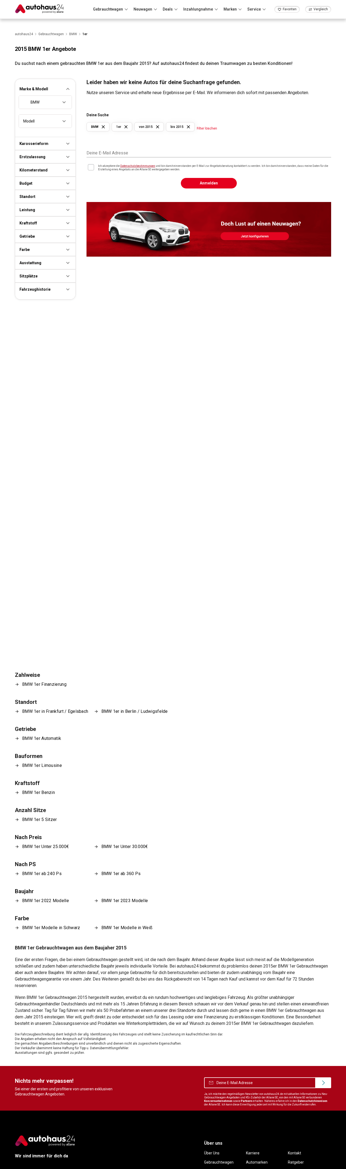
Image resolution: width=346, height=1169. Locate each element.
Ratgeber (296, 1162)
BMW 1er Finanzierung (44, 684)
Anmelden (209, 183)
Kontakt (294, 1153)
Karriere (253, 1153)
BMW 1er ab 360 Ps (121, 873)
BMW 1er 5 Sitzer (39, 819)
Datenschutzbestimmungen (137, 165)
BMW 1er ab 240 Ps (42, 873)
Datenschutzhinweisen (312, 1101)
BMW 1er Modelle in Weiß (127, 927)
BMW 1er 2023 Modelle (124, 900)
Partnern (246, 1101)
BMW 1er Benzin (38, 792)
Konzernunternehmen (218, 1101)
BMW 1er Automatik (41, 738)
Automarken (257, 1162)
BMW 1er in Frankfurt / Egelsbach (55, 711)
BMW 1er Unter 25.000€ (45, 846)
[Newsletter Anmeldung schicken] (323, 1082)
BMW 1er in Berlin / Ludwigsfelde (134, 711)
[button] (45, 88)
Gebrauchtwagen (219, 1162)
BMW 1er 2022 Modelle (45, 900)
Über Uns (211, 1153)
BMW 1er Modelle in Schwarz (51, 927)
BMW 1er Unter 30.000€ (124, 846)
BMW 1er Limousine (42, 765)
